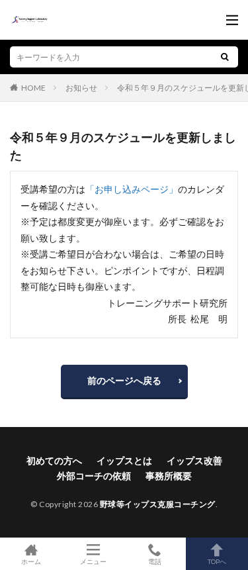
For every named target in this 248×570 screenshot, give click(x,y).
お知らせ (81, 88)
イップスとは (124, 460)
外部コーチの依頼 (94, 475)
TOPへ (217, 561)
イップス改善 (194, 460)
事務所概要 (168, 475)
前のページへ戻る (124, 380)
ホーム (31, 561)
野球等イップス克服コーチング (158, 504)
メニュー (93, 561)
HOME (33, 87)
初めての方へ (54, 460)
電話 (154, 561)
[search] (225, 57)
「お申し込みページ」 (131, 189)
